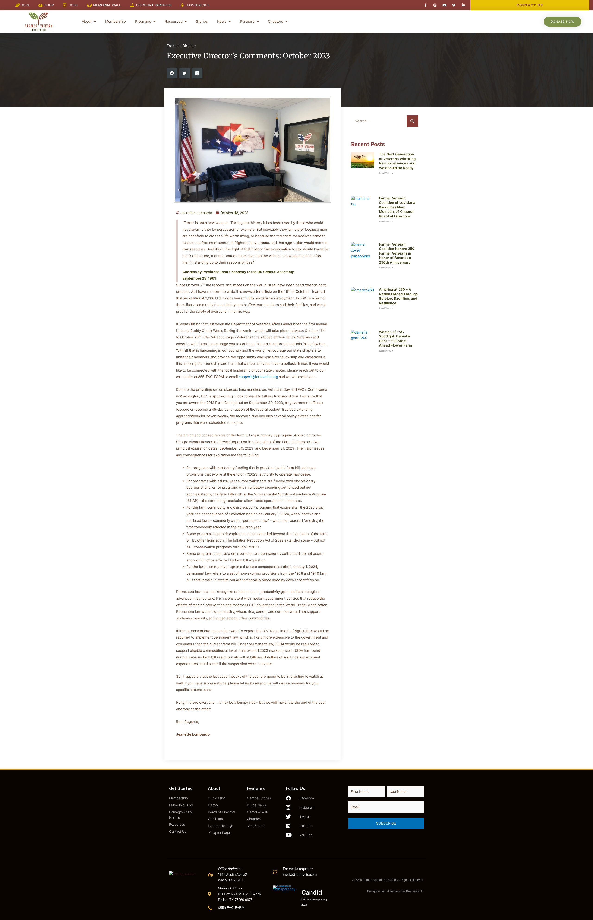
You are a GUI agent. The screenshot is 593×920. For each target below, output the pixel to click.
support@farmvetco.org (258, 377)
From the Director (181, 46)
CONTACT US (530, 5)
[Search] (412, 121)
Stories (202, 21)
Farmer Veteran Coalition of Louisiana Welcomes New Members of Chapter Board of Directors (397, 207)
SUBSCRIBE (386, 823)
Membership (115, 21)
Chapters (275, 21)
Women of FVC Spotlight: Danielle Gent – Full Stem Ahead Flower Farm (395, 339)
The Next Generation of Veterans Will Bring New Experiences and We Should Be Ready (397, 161)
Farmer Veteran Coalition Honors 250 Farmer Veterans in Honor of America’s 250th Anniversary (396, 253)
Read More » (386, 173)
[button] (172, 73)
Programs (143, 21)
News (221, 21)
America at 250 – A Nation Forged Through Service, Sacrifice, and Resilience (398, 296)
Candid (311, 892)
